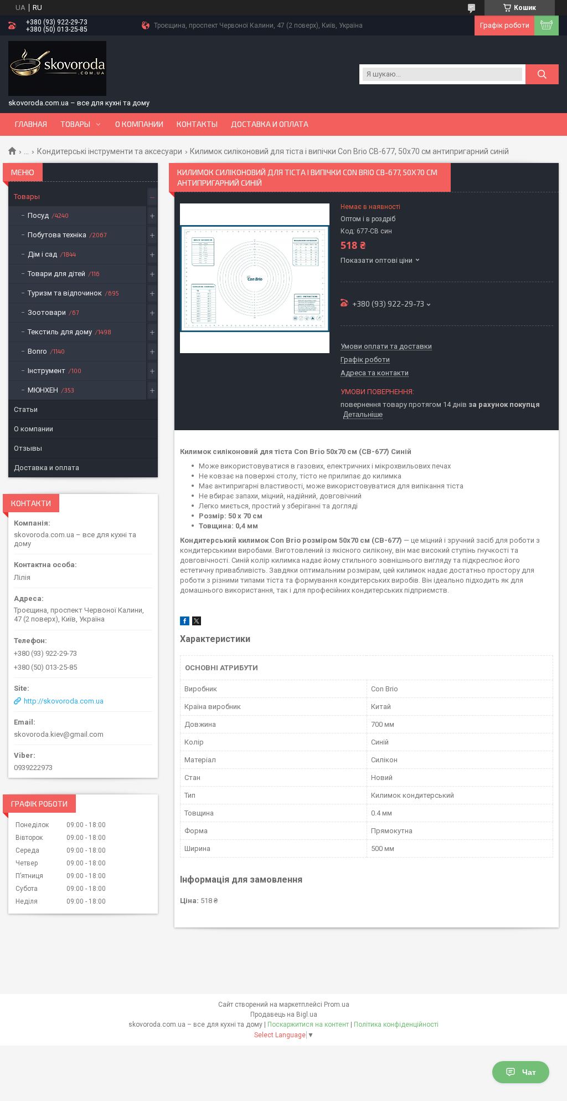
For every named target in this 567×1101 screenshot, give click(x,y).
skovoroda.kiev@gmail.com (59, 734)
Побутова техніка (57, 235)
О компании (139, 124)
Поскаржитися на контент (308, 1024)
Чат (529, 1072)
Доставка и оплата (269, 124)
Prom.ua (336, 1004)
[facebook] (184, 623)
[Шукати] (542, 74)
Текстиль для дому (60, 332)
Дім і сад (42, 254)
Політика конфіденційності (396, 1024)
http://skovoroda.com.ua (64, 701)
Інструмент (46, 370)
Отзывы (28, 448)
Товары (75, 124)
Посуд (38, 215)
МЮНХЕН (43, 390)
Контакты (197, 124)
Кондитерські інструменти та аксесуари (109, 151)
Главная (31, 124)
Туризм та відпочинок (65, 293)
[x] (196, 623)
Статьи (26, 409)
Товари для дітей (56, 273)
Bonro (37, 351)
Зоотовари (47, 312)
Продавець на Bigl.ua (283, 1014)
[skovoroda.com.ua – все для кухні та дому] (57, 68)
